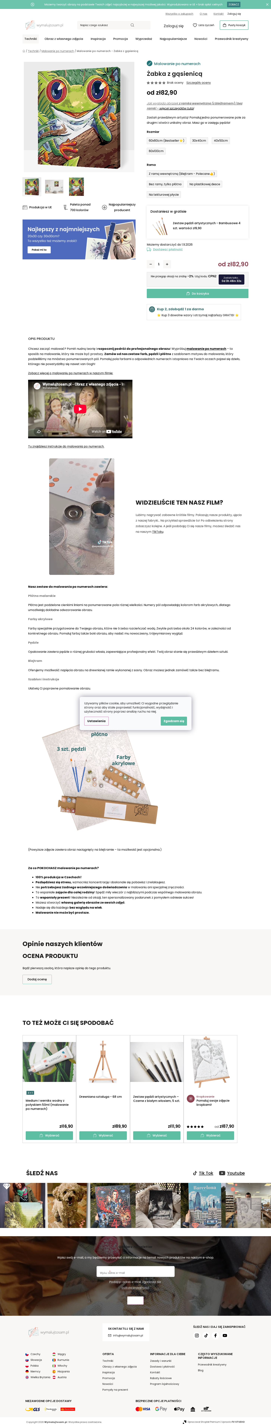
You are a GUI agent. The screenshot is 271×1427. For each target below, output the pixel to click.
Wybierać (52, 1135)
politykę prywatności (135, 1287)
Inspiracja (108, 1372)
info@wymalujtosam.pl (128, 1335)
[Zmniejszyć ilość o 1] (151, 264)
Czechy (35, 1354)
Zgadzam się (174, 721)
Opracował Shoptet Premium (204, 1421)
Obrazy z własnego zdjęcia (119, 1366)
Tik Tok (206, 1173)
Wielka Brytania (40, 1377)
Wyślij (135, 1300)
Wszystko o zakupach (179, 14)
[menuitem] (31, 38)
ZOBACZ (234, 4)
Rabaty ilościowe (161, 1378)
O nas (203, 14)
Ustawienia (96, 721)
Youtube (236, 1173)
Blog (200, 1370)
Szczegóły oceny (198, 83)
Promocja (108, 1378)
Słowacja (36, 1360)
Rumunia (63, 1360)
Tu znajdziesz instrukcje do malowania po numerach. (66, 446)
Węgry (62, 1354)
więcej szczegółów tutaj (176, 108)
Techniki (107, 1361)
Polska (35, 1366)
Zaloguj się (174, 26)
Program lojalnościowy (164, 1384)
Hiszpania (64, 1371)
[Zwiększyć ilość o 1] (167, 264)
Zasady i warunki (160, 1361)
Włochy (62, 1366)
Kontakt (219, 14)
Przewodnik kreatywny (212, 1364)
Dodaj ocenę (37, 979)
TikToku (157, 532)
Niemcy (35, 1371)
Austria (62, 1377)
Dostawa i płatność (168, 249)
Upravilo (233, 1421)
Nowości (107, 1384)
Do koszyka (200, 293)
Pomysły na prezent (115, 1390)
